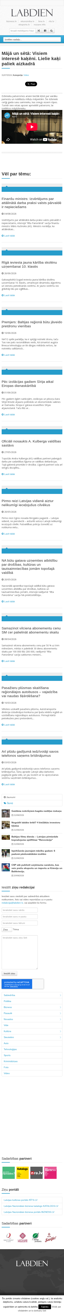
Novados (8, 1019)
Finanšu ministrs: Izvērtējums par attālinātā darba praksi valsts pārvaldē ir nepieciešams (31, 203)
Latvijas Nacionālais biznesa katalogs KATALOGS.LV (31, 1206)
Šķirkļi (9, 803)
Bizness (8, 1007)
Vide (6, 1025)
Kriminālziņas (11, 1061)
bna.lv (41, 21)
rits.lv (51, 21)
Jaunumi (10, 797)
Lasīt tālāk (9, 235)
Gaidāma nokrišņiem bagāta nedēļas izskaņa (36, 811)
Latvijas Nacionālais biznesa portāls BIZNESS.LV (29, 1212)
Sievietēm (9, 1037)
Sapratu (44, 1307)
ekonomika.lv (27, 21)
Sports (7, 1055)
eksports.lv (24, 24)
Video (26, 75)
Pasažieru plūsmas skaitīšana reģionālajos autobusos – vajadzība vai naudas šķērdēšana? (29, 692)
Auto (6, 1043)
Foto (6, 1067)
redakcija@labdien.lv (12, 902)
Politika (7, 1001)
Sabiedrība (9, 995)
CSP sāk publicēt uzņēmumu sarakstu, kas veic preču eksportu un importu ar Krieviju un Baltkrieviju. (36, 868)
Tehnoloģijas (10, 1049)
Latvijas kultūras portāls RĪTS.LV (20, 1200)
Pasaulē (8, 1013)
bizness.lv (11, 21)
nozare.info (39, 24)
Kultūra (7, 1031)
